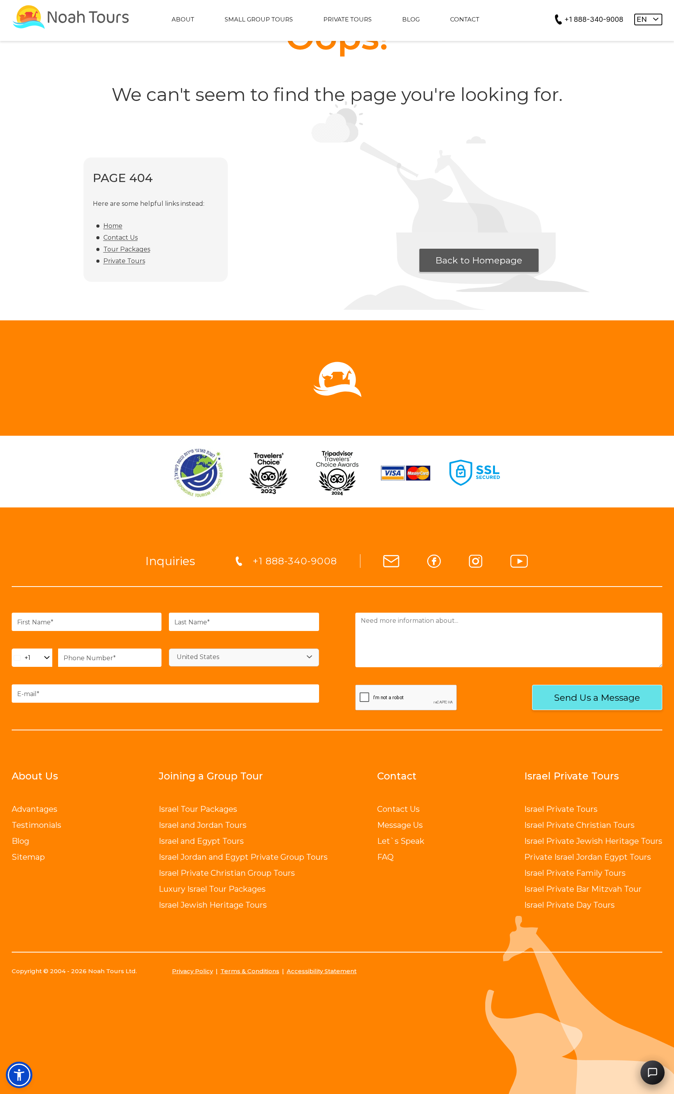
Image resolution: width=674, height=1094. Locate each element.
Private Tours (124, 261)
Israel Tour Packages (198, 809)
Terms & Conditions (249, 971)
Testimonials (36, 825)
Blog (20, 841)
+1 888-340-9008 (593, 19)
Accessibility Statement (322, 971)
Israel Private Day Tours (569, 905)
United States (198, 657)
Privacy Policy (192, 971)
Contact (397, 776)
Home (112, 226)
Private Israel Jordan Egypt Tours (587, 857)
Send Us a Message (597, 697)
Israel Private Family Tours (575, 873)
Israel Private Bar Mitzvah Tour (583, 889)
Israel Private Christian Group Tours (227, 873)
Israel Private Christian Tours (579, 825)
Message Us (400, 825)
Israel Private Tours (561, 809)
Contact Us (120, 237)
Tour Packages (126, 249)
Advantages (34, 809)
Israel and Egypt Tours (201, 841)
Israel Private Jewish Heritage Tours (593, 841)
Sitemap (28, 857)
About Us (35, 776)
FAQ (385, 857)
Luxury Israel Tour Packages (212, 889)
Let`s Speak (400, 841)
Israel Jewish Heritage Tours (213, 905)
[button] (19, 1075)
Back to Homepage (478, 260)
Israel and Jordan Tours (203, 825)
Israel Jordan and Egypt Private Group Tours (243, 857)
